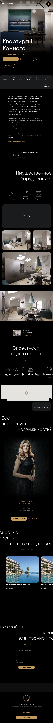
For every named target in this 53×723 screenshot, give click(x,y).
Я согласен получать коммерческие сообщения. (26, 661)
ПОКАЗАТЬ (13, 150)
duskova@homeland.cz (26, 510)
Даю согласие (24, 656)
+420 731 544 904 (26, 508)
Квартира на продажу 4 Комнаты (15, 557)
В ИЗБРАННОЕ (36, 59)
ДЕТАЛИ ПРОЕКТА (14, 328)
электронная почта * (26, 650)
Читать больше (32, 708)
